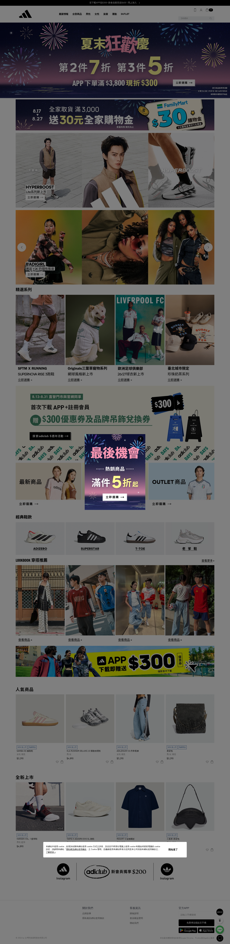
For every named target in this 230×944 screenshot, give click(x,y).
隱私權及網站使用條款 (76, 849)
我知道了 (173, 849)
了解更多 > (51, 852)
